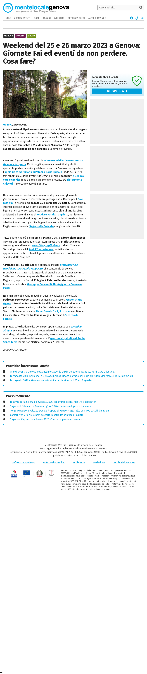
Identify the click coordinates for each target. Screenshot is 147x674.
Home (8, 18)
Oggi (36, 18)
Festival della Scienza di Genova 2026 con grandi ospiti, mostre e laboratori (53, 401)
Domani (46, 18)
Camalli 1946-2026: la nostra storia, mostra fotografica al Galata (46, 415)
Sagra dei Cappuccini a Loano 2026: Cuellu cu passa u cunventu (46, 419)
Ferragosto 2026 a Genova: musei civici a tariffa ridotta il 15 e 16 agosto (51, 380)
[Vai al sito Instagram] (142, 18)
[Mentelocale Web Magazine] (29, 7)
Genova (7, 124)
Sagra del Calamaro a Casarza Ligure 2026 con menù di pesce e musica (50, 406)
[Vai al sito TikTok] (137, 18)
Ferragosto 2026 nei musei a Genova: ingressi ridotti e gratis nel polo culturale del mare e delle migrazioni (71, 376)
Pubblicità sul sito (124, 462)
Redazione (99, 462)
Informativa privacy (23, 462)
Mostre (20, 35)
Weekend (59, 18)
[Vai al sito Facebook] (132, 18)
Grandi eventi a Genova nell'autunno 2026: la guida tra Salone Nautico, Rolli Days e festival (62, 371)
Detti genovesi (76, 18)
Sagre (31, 35)
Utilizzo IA (79, 462)
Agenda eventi (22, 18)
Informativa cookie (54, 462)
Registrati (117, 91)
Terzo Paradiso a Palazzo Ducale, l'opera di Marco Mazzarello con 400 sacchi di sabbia (59, 410)
